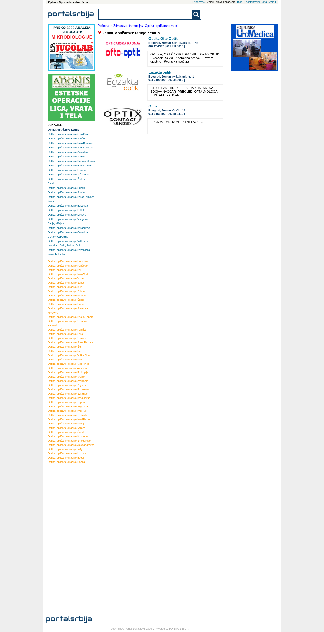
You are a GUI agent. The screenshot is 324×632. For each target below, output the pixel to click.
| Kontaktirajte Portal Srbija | (260, 1)
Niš (64, 351)
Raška (66, 462)
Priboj (66, 423)
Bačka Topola (70, 316)
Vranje (66, 376)
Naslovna (199, 1)
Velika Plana (69, 355)
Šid (64, 346)
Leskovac (68, 261)
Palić (65, 333)
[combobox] (145, 14)
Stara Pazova (70, 342)
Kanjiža (67, 329)
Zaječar (67, 385)
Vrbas (66, 278)
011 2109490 (157, 80)
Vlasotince (68, 363)
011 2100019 (174, 46)
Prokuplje (68, 372)
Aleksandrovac (71, 444)
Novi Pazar (69, 419)
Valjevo (66, 427)
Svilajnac (68, 393)
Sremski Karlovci (67, 323)
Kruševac (68, 436)
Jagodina (68, 406)
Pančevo (68, 265)
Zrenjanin (68, 380)
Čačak (66, 432)
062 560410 (175, 113)
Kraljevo (67, 410)
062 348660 (175, 80)
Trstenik (67, 415)
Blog (239, 1)
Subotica (67, 291)
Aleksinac (68, 368)
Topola (66, 402)
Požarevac (69, 389)
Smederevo (69, 440)
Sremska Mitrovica (68, 310)
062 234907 (156, 46)
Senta (66, 282)
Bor (64, 269)
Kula (65, 287)
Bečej (66, 457)
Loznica (67, 453)
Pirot (65, 359)
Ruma (66, 304)
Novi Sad (68, 274)
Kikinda (67, 295)
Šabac (66, 299)
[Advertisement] (67, 538)
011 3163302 (157, 113)
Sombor (67, 338)
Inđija (65, 449)
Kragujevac (69, 398)
